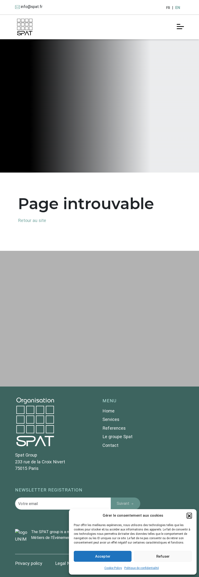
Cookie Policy (113, 568)
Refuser (163, 556)
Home (108, 410)
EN (177, 7)
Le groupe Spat (117, 436)
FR (168, 8)
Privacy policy (29, 563)
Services (110, 419)
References (114, 428)
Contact (110, 445)
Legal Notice (67, 563)
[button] (189, 515)
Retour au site (32, 220)
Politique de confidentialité (141, 568)
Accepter (102, 556)
